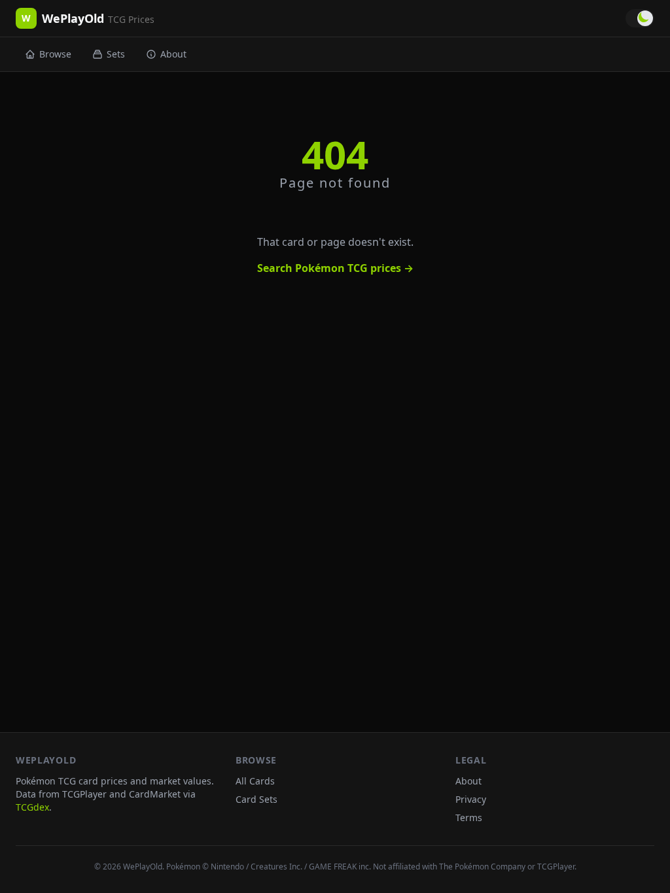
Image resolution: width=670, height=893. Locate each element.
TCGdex (32, 807)
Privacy (470, 799)
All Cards (255, 781)
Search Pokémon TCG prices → (335, 268)
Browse (55, 54)
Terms (468, 817)
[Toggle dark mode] (640, 18)
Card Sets (256, 799)
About (173, 54)
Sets (116, 54)
